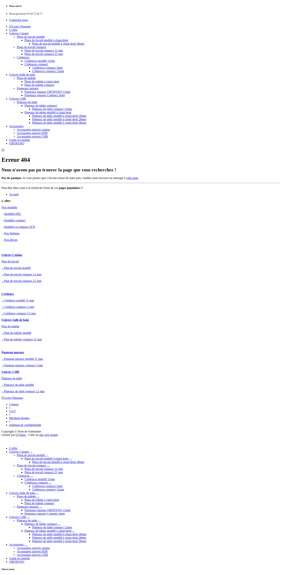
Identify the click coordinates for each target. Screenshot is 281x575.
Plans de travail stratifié (31, 36)
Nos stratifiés (9, 207)
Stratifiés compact (14, 220)
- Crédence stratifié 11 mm (18, 300)
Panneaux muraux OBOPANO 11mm (47, 91)
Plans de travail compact (31, 47)
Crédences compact (36, 64)
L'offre (13, 30)
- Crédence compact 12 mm (19, 313)
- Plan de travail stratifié (16, 268)
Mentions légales (19, 418)
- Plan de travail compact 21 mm (21, 281)
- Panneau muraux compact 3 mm (22, 365)
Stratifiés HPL (12, 213)
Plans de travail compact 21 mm (43, 54)
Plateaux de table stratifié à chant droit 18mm (59, 115)
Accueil (14, 194)
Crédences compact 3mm (47, 67)
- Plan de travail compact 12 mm (21, 274)
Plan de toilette (10, 326)
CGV (12, 411)
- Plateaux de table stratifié (18, 384)
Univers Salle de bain (22, 74)
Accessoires (16, 126)
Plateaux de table (27, 102)
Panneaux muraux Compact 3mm (44, 95)
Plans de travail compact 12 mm (43, 50)
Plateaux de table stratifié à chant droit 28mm (59, 119)
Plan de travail (10, 261)
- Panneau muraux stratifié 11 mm (22, 358)
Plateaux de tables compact (40, 105)
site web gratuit (48, 435)
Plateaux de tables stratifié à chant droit (47, 112)
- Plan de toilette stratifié (16, 332)
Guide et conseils (19, 140)
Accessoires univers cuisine (33, 129)
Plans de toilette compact (39, 85)
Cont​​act (14, 404)
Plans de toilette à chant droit (41, 81)
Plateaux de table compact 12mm (52, 109)
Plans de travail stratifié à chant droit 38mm (58, 43)
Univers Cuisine (19, 33)
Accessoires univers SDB (32, 133)
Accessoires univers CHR (32, 136)
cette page (132, 178)
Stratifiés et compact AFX (19, 226)
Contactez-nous (18, 20)
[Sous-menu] (30, 452)
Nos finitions (11, 233)
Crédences (23, 57)
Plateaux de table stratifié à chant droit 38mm (59, 122)
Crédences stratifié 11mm (39, 60)
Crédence (8, 294)
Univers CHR (17, 98)
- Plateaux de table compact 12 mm (23, 391)
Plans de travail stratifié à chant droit (46, 40)
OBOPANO (16, 143)
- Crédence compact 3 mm (18, 307)
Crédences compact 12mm (48, 71)
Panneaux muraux (28, 88)
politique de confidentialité (25, 425)
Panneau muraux (13, 352)
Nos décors (11, 239)
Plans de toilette (26, 78)
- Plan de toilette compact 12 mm (22, 339)
